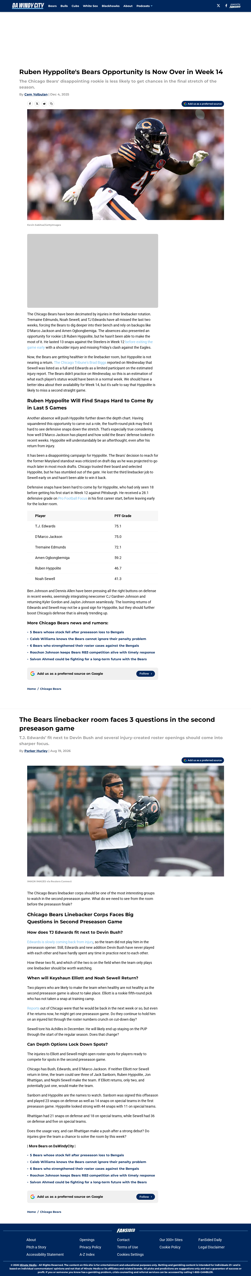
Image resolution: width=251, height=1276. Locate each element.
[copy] (51, 103)
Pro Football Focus (72, 498)
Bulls (64, 6)
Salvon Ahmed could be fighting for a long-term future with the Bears (88, 659)
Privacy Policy (90, 1247)
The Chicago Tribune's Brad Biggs (79, 362)
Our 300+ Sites (171, 1240)
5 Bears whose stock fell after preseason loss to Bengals (77, 632)
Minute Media (28, 1264)
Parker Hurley (36, 751)
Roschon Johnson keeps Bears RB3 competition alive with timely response (92, 652)
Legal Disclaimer (211, 1247)
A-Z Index (87, 1254)
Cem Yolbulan (36, 94)
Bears (52, 6)
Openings (87, 1240)
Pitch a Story (36, 1247)
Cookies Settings (130, 1254)
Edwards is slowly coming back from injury (60, 942)
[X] (218, 5)
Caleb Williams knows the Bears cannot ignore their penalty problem (88, 639)
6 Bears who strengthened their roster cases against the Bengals (84, 646)
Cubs (75, 6)
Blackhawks (110, 6)
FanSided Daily (210, 1240)
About (128, 6)
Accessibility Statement (45, 1254)
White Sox (90, 6)
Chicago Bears (50, 689)
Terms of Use (127, 1247)
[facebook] (226, 5)
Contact (123, 1240)
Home (31, 689)
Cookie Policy (170, 1247)
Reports (33, 1008)
